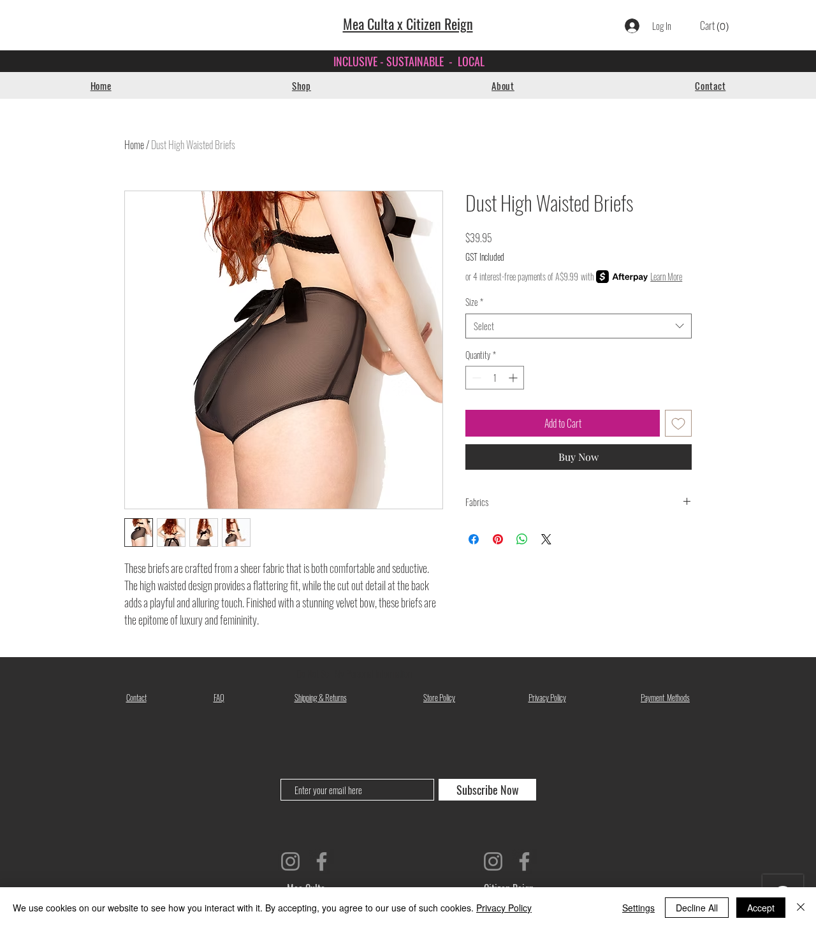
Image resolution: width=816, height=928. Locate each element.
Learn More (666, 276)
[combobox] (578, 326)
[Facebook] (321, 861)
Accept (761, 907)
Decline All (697, 907)
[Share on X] (546, 539)
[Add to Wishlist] (678, 423)
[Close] (800, 907)
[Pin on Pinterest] (498, 539)
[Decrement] (475, 377)
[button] (301, 85)
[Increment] (514, 377)
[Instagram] (290, 861)
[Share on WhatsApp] (522, 539)
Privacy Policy (504, 907)
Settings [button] (638, 907)
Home (134, 144)
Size (474, 302)
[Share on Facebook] (473, 539)
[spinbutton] (494, 377)
